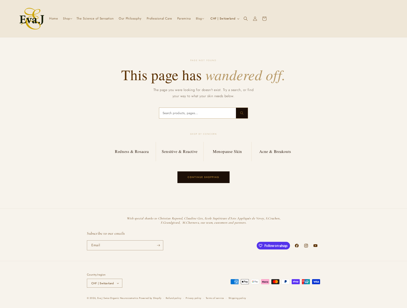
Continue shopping (203, 177)
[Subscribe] (158, 245)
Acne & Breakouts (275, 151)
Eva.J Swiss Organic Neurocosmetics (117, 298)
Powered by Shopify (150, 298)
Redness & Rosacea (132, 151)
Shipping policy (237, 298)
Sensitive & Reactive (180, 151)
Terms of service (215, 298)
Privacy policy (193, 298)
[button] (67, 18)
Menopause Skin (227, 151)
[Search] (242, 113)
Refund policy (173, 298)
